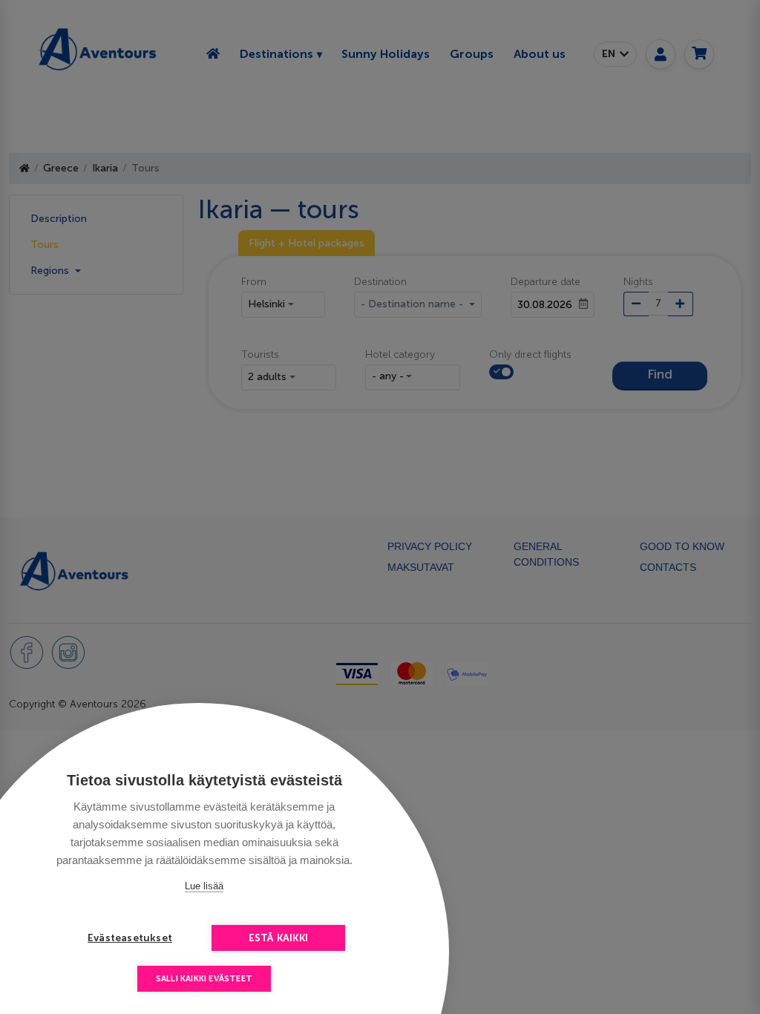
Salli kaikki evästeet (204, 979)
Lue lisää (204, 886)
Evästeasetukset (130, 938)
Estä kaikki (278, 938)
